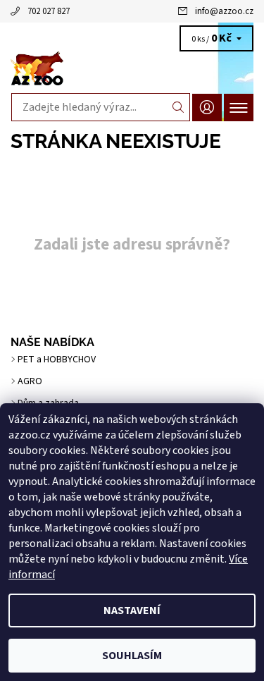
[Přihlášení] (207, 107)
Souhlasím (132, 655)
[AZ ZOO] (132, 69)
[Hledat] (178, 107)
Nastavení (132, 610)
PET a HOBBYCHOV (57, 359)
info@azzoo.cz (224, 11)
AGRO (30, 381)
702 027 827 (48, 11)
